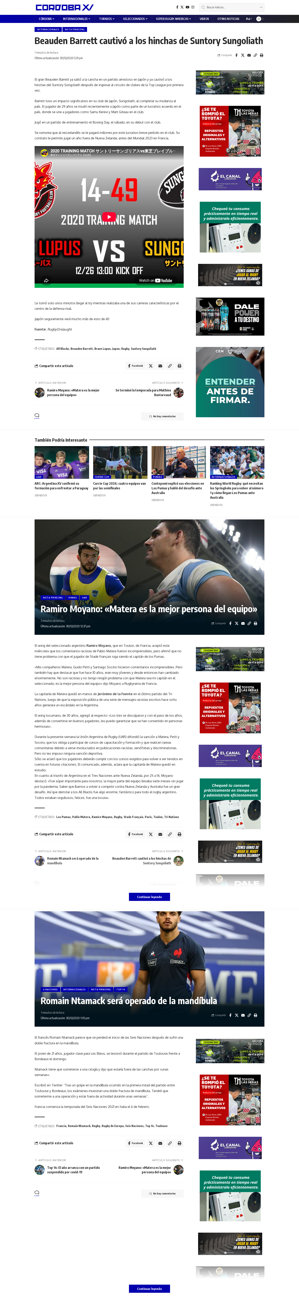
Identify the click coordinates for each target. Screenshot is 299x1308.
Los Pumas (63, 817)
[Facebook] (177, 7)
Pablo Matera (81, 817)
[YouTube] (187, 7)
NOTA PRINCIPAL (75, 29)
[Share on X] (243, 55)
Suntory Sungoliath (143, 348)
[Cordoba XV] (64, 7)
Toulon (158, 817)
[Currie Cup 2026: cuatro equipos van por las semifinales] (120, 462)
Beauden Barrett (82, 348)
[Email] (249, 55)
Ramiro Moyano (102, 817)
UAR (38, 476)
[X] (182, 7)
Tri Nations (171, 817)
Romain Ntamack (79, 1126)
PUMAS (157, 476)
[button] (248, 19)
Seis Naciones (134, 1126)
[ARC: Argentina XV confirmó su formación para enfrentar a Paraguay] (62, 462)
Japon (116, 348)
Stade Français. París (138, 817)
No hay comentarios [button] (164, 416)
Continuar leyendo (149, 897)
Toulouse (161, 1126)
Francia (61, 1126)
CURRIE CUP (102, 476)
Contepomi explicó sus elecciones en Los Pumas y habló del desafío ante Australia (178, 488)
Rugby (125, 348)
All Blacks (62, 348)
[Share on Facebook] (236, 55)
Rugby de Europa (113, 1126)
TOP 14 (120, 989)
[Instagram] (192, 7)
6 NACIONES (50, 989)
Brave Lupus (102, 348)
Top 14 (149, 1126)
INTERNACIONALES (48, 29)
